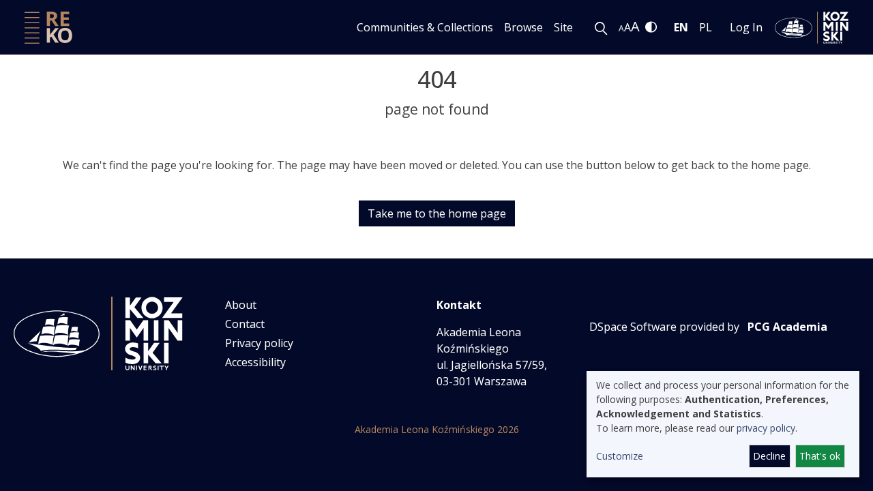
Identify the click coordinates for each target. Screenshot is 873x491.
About (240, 304)
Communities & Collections (425, 27)
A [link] (621, 28)
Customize (619, 455)
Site (563, 27)
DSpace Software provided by (664, 326)
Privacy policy (259, 343)
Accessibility (255, 362)
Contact (245, 323)
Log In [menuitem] (746, 27)
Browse (523, 27)
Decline (769, 455)
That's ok (819, 455)
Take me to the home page (437, 213)
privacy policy (766, 427)
